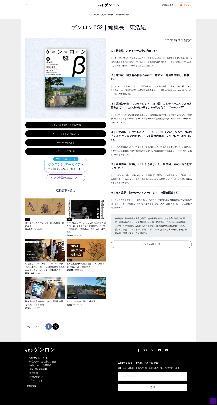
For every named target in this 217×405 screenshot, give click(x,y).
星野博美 (70, 270)
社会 (69, 260)
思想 (27, 298)
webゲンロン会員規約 (40, 365)
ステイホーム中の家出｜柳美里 (81, 301)
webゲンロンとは (38, 357)
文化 (27, 219)
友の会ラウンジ (122, 14)
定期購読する (167, 5)
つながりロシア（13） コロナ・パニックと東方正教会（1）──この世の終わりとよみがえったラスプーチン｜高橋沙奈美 (44, 266)
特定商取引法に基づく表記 (42, 361)
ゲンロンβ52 (72, 298)
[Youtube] (166, 350)
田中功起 (70, 235)
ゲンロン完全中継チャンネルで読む (65, 125)
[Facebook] (138, 350)
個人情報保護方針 (38, 369)
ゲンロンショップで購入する (65, 134)
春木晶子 (28, 229)
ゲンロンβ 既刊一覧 (66, 151)
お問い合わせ (36, 377)
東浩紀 (28, 308)
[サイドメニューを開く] (27, 5)
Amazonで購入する (66, 142)
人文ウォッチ (107, 14)
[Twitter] (152, 350)
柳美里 (69, 305)
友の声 (96, 14)
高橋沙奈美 (29, 273)
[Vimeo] (159, 350)
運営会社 (33, 373)
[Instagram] (145, 350)
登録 (152, 387)
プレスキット (36, 380)
